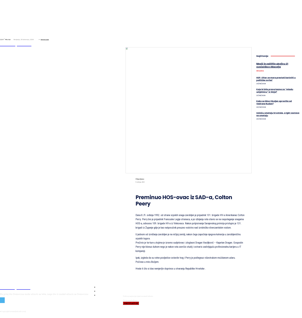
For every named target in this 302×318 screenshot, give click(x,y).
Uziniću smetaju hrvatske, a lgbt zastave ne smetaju (277, 114)
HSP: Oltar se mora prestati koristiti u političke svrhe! (276, 79)
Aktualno (260, 71)
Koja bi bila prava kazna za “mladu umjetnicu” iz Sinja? (274, 90)
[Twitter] (166, 188)
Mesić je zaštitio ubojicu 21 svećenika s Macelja (272, 65)
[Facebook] (52, 39)
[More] (191, 188)
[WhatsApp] (183, 188)
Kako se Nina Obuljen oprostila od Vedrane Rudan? (274, 102)
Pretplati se (131, 303)
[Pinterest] (174, 188)
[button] (138, 44)
